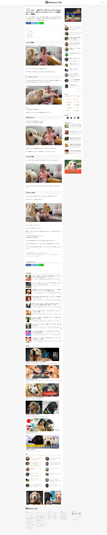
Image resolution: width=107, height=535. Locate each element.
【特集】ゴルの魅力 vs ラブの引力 (30, 519)
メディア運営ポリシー (64, 514)
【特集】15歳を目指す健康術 (30, 517)
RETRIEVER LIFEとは (39, 526)
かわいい (44, 5)
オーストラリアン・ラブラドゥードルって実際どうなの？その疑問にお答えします (75, 125)
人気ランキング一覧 (78, 156)
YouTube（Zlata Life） (31, 65)
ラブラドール (78, 96)
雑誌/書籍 (77, 104)
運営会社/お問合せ (63, 518)
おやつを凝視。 (30, 31)
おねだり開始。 (30, 35)
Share (29, 23)
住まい (77, 99)
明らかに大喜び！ (30, 37)
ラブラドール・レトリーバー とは (40, 514)
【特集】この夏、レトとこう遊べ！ (41, 524)
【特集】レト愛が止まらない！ (41, 517)
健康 (68, 110)
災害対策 (68, 104)
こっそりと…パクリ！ (31, 32)
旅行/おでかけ (69, 102)
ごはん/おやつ (69, 107)
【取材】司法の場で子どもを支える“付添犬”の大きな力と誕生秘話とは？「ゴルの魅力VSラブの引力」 (75, 145)
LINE (42, 23)
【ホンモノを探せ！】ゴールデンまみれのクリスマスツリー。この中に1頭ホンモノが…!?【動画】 (75, 132)
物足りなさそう (30, 34)
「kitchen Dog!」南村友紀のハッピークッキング (30, 526)
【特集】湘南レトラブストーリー (41, 521)
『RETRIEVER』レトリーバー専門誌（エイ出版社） (30, 528)
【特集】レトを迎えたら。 (30, 523)
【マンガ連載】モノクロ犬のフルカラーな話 (31, 521)
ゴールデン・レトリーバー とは (30, 514)
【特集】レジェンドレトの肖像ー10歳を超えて (41, 519)
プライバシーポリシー (64, 515)
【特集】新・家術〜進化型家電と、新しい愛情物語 (41, 516)
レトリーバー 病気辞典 (29, 515)
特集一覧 (60, 490)
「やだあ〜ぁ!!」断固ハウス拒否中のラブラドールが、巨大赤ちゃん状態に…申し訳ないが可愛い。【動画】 (75, 151)
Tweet (35, 23)
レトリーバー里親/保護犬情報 (40, 525)
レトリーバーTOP (28, 5)
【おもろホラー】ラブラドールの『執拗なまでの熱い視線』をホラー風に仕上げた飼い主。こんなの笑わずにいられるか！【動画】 (75, 138)
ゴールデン (37, 5)
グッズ (77, 107)
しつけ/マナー (78, 102)
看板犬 (77, 110)
